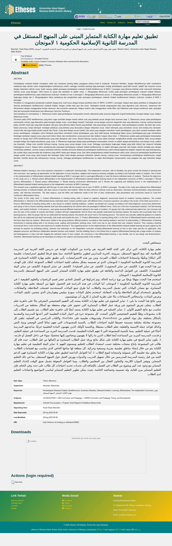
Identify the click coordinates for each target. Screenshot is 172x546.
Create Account (89, 29)
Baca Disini (31, 65)
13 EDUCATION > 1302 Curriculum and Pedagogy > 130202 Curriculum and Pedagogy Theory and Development (86, 398)
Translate (153, 24)
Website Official (17, 501)
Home (102, 23)
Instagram (68, 506)
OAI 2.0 (118, 530)
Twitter (66, 503)
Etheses (16, 22)
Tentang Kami (16, 503)
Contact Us (111, 23)
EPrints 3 (100, 530)
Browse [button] (130, 23)
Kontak (14, 508)
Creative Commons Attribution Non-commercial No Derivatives (64, 61)
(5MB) (34, 65)
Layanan (14, 506)
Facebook (68, 501)
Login (79, 29)
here (138, 530)
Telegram (67, 508)
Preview (48, 65)
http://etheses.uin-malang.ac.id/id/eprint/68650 (61, 422)
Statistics (121, 23)
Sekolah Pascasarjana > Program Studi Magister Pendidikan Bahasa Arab (72, 403)
